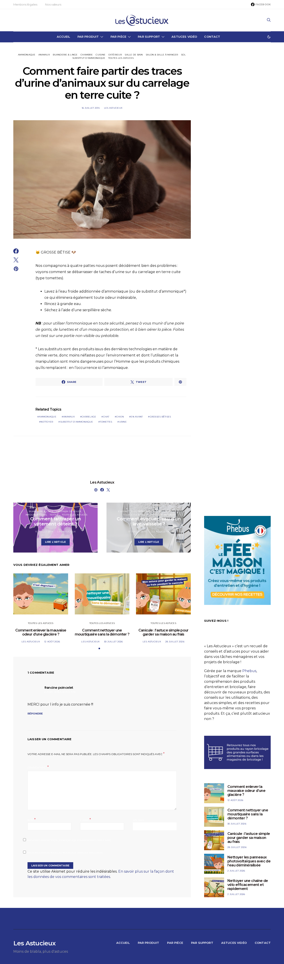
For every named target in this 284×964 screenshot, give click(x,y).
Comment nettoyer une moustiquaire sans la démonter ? (102, 632)
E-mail (85, 820)
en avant (137, 416)
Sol (183, 54)
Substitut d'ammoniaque (88, 58)
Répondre (35, 713)
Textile (54, 514)
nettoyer (47, 421)
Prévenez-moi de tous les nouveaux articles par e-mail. (65, 852)
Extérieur (115, 54)
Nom (32, 820)
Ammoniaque (27, 54)
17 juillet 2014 (137, 531)
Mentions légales (25, 4)
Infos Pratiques (36, 514)
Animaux (44, 54)
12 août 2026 (52, 641)
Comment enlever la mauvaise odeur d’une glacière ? (40, 632)
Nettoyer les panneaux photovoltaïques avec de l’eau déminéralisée (248, 861)
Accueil (63, 36)
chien (120, 416)
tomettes (106, 421)
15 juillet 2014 (44, 531)
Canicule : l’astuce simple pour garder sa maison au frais (163, 632)
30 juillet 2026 (113, 641)
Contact (212, 36)
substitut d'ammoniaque (76, 421)
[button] (269, 37)
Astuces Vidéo (184, 36)
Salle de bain (134, 54)
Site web (138, 820)
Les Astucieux (113, 107)
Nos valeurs (53, 4)
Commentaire (37, 767)
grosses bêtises (160, 416)
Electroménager (142, 511)
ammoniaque (47, 416)
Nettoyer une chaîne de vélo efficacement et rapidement (247, 885)
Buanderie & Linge (65, 54)
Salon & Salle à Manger (162, 54)
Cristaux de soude (69, 511)
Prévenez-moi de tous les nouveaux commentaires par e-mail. (69, 840)
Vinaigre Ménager (164, 514)
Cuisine (100, 54)
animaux (69, 416)
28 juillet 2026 (174, 641)
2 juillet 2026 (236, 870)
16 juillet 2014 (91, 107)
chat (106, 416)
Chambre (87, 54)
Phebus (249, 671)
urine (123, 421)
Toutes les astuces (121, 58)
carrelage (89, 416)
